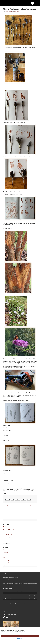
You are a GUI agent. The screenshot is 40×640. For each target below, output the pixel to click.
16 (34, 600)
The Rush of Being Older (7, 537)
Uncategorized (5, 567)
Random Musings (21, 505)
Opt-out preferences (19, 638)
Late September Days (7, 510)
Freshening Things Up (7, 531)
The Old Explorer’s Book (7, 534)
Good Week (5, 526)
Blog (7, 505)
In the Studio (15, 505)
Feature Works (10, 505)
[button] (38, 628)
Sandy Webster (16, 11)
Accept (20, 636)
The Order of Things (28, 505)
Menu (36, 3)
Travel (4, 565)
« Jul (4, 611)
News (18, 505)
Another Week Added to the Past (9, 529)
